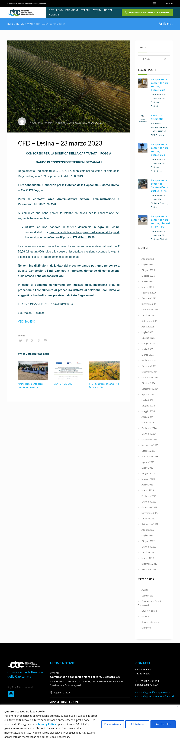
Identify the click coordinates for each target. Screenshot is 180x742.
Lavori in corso (149, 610)
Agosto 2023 (148, 462)
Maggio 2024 (148, 411)
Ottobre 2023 (148, 450)
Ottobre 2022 (148, 518)
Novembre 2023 (150, 445)
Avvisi (71, 123)
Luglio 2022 (147, 535)
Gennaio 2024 (149, 433)
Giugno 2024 (148, 405)
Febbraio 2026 (149, 292)
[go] (165, 59)
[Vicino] (177, 706)
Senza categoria (150, 622)
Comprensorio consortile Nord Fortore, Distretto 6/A (85, 676)
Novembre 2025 (150, 309)
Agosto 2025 (148, 326)
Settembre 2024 (150, 388)
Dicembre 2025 (149, 303)
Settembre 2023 (150, 456)
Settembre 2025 (150, 321)
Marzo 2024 (148, 422)
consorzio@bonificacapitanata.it (152, 692)
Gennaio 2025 (149, 366)
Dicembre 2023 (149, 439)
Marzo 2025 (148, 354)
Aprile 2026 (147, 281)
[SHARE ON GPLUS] (33, 340)
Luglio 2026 (147, 264)
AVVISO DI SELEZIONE (64, 701)
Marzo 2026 (148, 287)
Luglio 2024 (147, 400)
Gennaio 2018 (149, 569)
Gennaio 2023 (149, 501)
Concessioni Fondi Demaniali (89, 123)
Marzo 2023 (148, 490)
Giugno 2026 (148, 270)
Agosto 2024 (148, 394)
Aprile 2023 (147, 484)
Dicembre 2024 (149, 371)
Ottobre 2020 (148, 552)
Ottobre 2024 (148, 383)
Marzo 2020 (148, 558)
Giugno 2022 (148, 541)
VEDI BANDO (26, 321)
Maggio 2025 (148, 343)
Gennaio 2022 (149, 546)
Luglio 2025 (147, 332)
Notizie (145, 616)
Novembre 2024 (150, 377)
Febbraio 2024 (149, 428)
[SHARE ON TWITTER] (20, 340)
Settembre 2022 (150, 524)
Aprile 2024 (147, 416)
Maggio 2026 (148, 275)
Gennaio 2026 (149, 298)
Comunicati (147, 595)
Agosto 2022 (148, 529)
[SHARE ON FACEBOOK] (26, 340)
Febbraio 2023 (149, 496)
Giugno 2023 (148, 473)
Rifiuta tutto (137, 724)
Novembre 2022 (150, 512)
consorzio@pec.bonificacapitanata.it (155, 696)
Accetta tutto (163, 724)
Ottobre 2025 (148, 315)
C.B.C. (33, 120)
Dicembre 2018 (149, 563)
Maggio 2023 (148, 479)
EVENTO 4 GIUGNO (63, 383)
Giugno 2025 (148, 337)
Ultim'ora (146, 627)
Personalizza (111, 724)
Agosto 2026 (148, 258)
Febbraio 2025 (149, 360)
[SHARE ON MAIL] (45, 340)
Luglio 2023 (147, 467)
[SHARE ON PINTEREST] (39, 340)
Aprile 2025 (147, 349)
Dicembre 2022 (149, 507)
